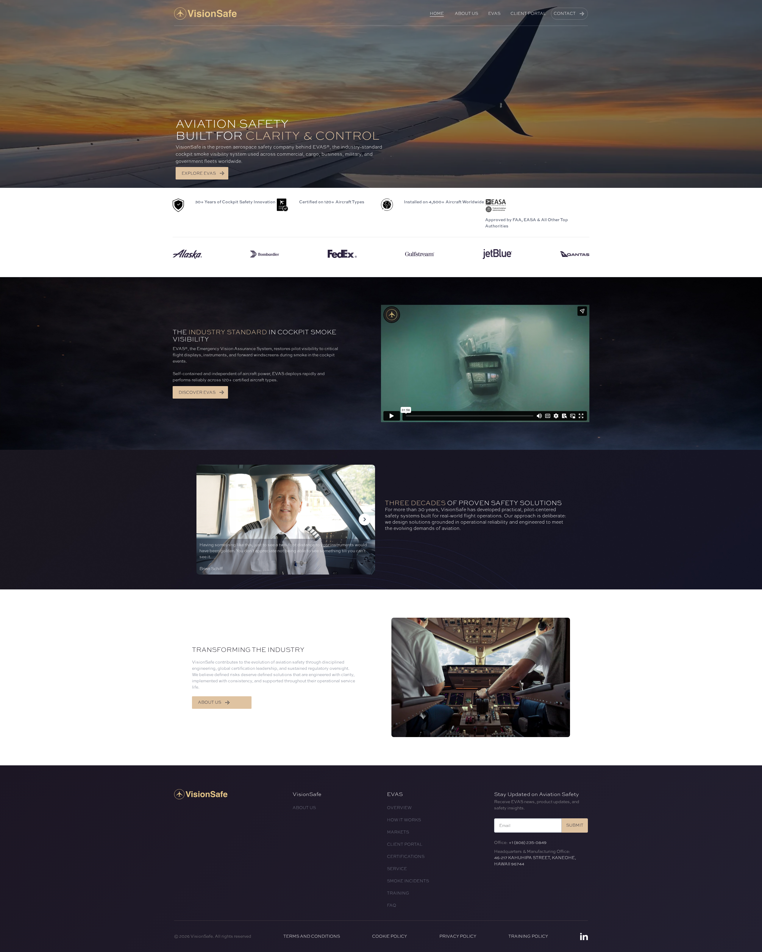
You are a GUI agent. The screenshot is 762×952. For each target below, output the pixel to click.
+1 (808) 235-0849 (527, 842)
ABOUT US (304, 807)
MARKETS (398, 832)
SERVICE (397, 868)
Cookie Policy (389, 936)
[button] (365, 520)
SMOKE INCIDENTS (408, 881)
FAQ (391, 905)
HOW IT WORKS (404, 820)
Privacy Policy (457, 936)
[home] (205, 13)
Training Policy (528, 936)
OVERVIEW (399, 807)
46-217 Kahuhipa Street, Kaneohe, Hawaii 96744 (535, 861)
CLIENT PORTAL (404, 844)
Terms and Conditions (311, 936)
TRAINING (398, 893)
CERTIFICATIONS (405, 856)
